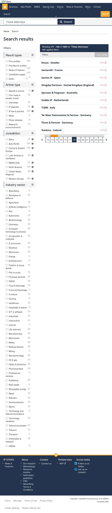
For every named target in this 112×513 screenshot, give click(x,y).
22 (92, 139)
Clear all (101, 54)
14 (57, 139)
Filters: (45, 54)
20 (83, 139)
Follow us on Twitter (84, 465)
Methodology (29, 466)
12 (48, 139)
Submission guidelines (28, 476)
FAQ (25, 480)
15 (61, 139)
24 (100, 139)
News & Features (74, 6)
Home (6, 31)
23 (96, 139)
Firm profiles (19, 61)
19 (78, 139)
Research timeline (27, 471)
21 (87, 139)
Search (67, 21)
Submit (7, 14)
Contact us (46, 463)
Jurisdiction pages (19, 74)
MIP (104, 14)
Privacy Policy (46, 500)
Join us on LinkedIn (82, 471)
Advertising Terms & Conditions (28, 486)
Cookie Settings (12, 507)
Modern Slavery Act (31, 507)
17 (70, 139)
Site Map (17, 500)
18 (74, 139)
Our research (29, 463)
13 (52, 139)
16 (65, 139)
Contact (97, 6)
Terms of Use (30, 500)
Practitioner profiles (19, 65)
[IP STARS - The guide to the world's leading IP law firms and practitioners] (6, 1)
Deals (17, 78)
